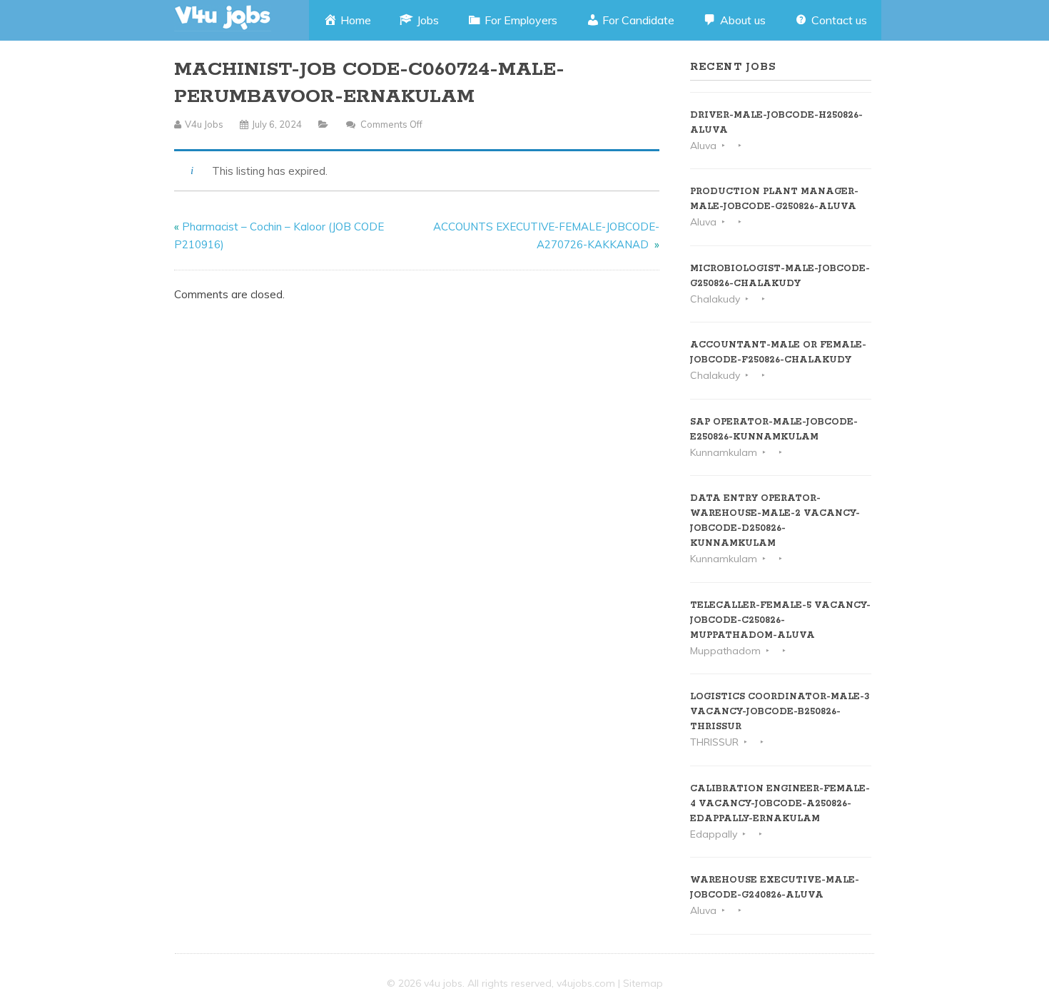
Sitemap (643, 983)
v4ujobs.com (586, 983)
